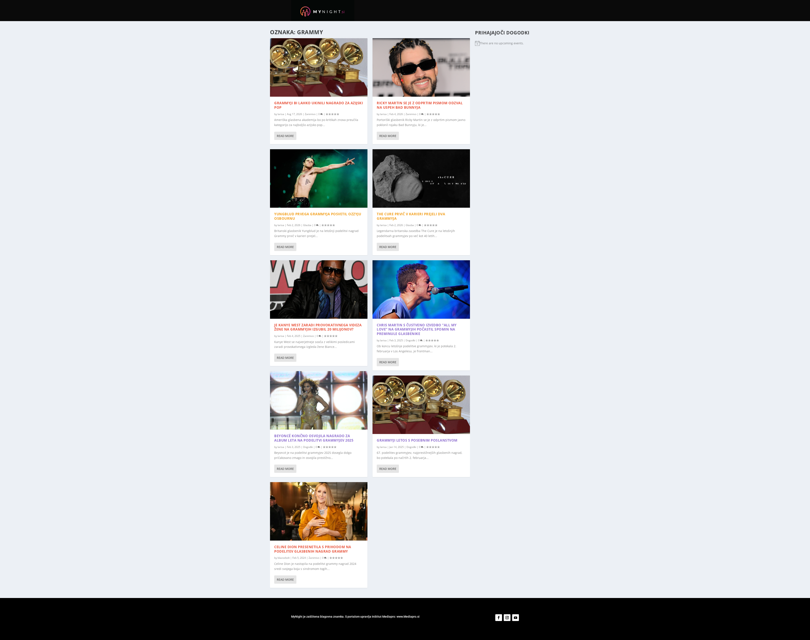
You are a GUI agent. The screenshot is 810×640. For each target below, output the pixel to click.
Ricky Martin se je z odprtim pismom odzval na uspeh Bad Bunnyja (420, 105)
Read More (285, 136)
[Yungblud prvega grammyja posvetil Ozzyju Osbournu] (318, 178)
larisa (281, 114)
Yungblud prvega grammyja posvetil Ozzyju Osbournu (317, 216)
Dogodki (308, 447)
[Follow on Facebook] (498, 617)
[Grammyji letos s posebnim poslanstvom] (421, 405)
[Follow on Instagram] (507, 617)
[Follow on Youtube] (515, 617)
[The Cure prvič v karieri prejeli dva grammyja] (421, 178)
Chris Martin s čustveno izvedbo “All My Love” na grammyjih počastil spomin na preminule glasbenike (417, 329)
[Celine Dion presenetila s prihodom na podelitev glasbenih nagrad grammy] (318, 511)
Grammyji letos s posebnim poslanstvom (417, 440)
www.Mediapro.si (408, 616)
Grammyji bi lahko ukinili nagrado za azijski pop (318, 105)
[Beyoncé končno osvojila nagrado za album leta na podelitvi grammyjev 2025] (318, 400)
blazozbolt (284, 558)
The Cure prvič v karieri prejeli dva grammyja (411, 216)
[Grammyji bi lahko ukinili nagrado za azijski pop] (318, 67)
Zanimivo (310, 114)
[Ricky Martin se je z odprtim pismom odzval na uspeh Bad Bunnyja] (421, 67)
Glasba (307, 225)
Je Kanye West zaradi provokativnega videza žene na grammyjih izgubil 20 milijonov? (318, 327)
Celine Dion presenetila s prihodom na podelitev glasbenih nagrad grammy (312, 549)
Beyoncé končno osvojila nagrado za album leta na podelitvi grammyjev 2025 (313, 438)
